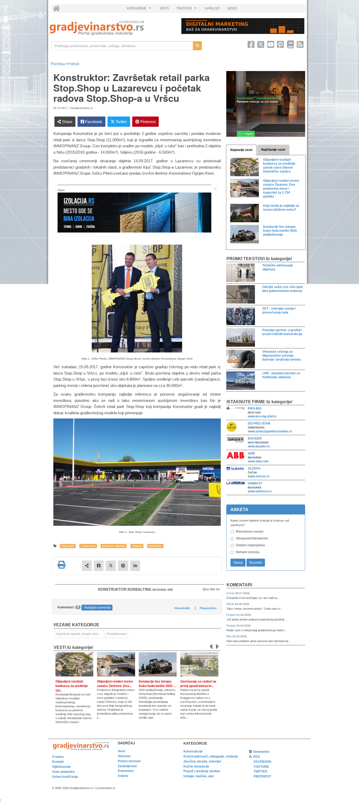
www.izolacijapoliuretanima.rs (270, 431)
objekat (137, 546)
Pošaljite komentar (97, 607)
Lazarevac (88, 546)
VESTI (164, 8)
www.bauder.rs (259, 446)
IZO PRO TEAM (259, 423)
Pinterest (147, 121)
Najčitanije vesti (273, 149)
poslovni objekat (113, 546)
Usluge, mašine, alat (198, 776)
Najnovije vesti (241, 150)
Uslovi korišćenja (65, 777)
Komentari (239, 585)
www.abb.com (258, 461)
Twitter (121, 121)
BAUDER (255, 438)
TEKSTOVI (187, 10)
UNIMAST (255, 483)
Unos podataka (63, 772)
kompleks (155, 546)
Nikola (230, 603)
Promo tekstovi (129, 761)
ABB (251, 453)
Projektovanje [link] (116, 634)
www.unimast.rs (260, 491)
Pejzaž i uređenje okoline (201, 771)
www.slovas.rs (259, 476)
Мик (229, 636)
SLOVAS (254, 468)
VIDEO (232, 8)
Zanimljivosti (127, 766)
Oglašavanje (61, 767)
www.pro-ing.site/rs (262, 416)
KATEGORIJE (139, 10)
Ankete (123, 776)
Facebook (93, 121)
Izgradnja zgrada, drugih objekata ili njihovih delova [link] (80, 634)
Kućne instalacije (196, 766)
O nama (58, 757)
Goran (230, 593)
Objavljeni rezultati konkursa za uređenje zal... (71, 686)
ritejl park (67, 546)
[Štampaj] (61, 564)
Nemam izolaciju (248, 552)
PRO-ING (254, 408)
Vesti (75, 64)
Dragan (231, 614)
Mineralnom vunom (249, 531)
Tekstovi (124, 756)
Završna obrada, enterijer (202, 761)
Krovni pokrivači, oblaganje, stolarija (210, 756)
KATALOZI (212, 8)
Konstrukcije (193, 751)
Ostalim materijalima (250, 545)
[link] (112, 27)
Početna (58, 64)
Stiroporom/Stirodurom (252, 538)
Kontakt (58, 762)
